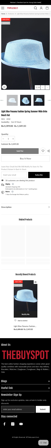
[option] (25, 54)
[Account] (41, 8)
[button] (43, 87)
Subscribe (39, 175)
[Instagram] (13, 424)
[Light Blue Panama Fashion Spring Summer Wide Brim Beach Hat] (25, 295)
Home (3, 14)
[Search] (35, 8)
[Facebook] (4, 424)
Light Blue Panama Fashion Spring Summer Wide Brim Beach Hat (24, 326)
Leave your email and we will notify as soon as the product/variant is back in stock (21, 168)
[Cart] (47, 8)
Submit (43, 409)
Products (11, 14)
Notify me (25, 314)
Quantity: (5, 134)
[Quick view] (35, 282)
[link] (43, 151)
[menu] (2, 8)
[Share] (48, 151)
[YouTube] (21, 424)
